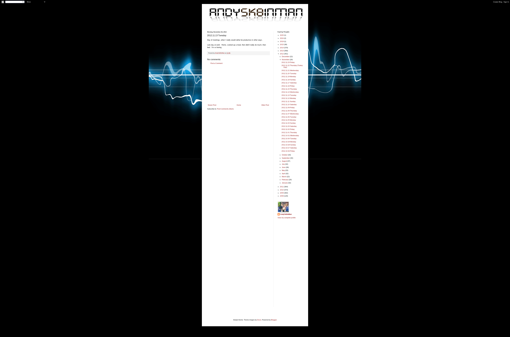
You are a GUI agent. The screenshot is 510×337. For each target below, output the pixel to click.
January (285, 183)
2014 (282, 48)
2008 (282, 196)
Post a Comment (216, 63)
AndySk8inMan (286, 214)
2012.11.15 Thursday (289, 89)
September (286, 158)
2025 (282, 35)
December (286, 57)
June (284, 167)
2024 (282, 38)
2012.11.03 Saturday (289, 126)
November (286, 60)
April (284, 174)
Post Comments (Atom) (225, 109)
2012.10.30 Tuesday (289, 139)
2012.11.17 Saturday (289, 83)
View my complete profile (287, 218)
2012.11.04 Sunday (289, 123)
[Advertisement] (238, 84)
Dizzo (259, 320)
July (283, 164)
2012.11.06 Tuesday (289, 117)
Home (239, 105)
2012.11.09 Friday (288, 108)
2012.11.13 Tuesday (289, 95)
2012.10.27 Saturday (289, 148)
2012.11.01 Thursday (289, 132)
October (285, 155)
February (285, 180)
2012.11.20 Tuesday (289, 73)
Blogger (274, 320)
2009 (282, 193)
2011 (282, 187)
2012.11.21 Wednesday (290, 70)
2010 (282, 190)
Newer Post (212, 105)
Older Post (265, 105)
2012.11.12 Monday (289, 98)
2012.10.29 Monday (289, 142)
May (283, 170)
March (284, 177)
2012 (282, 54)
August (284, 161)
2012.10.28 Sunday (289, 145)
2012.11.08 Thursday (289, 111)
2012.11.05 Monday (289, 120)
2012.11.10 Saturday (289, 104)
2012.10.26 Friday (288, 151)
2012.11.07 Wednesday (290, 114)
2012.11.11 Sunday (289, 101)
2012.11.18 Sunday (289, 80)
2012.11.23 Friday (288, 62)
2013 (282, 51)
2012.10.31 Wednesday (290, 135)
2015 (282, 44)
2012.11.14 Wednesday (290, 92)
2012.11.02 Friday (288, 129)
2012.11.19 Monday (289, 77)
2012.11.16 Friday (288, 86)
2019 (282, 41)
